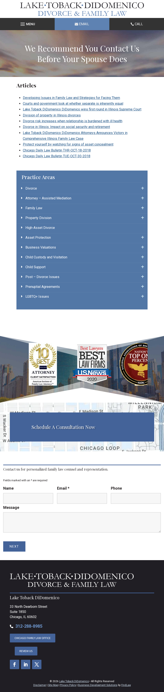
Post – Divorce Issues (42, 277)
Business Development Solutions (97, 685)
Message (11, 507)
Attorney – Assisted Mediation (48, 198)
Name (8, 488)
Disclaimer (39, 685)
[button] (27, 24)
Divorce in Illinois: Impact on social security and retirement (66, 127)
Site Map (53, 685)
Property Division (38, 218)
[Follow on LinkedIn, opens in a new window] (25, 664)
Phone (116, 488)
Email (84, 24)
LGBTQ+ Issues (37, 296)
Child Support (35, 267)
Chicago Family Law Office (33, 638)
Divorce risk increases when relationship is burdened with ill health (72, 121)
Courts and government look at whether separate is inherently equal (73, 104)
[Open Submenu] (142, 188)
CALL (139, 24)
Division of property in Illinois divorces (52, 115)
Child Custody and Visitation (46, 257)
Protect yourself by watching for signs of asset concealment (68, 144)
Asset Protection (38, 238)
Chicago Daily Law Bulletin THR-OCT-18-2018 (57, 150)
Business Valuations (40, 247)
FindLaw (126, 685)
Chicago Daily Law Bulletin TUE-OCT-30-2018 (56, 156)
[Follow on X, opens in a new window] (36, 664)
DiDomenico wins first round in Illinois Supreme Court (82, 109)
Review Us (26, 651)
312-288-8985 (28, 626)
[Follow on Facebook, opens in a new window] (14, 664)
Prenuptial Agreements (42, 287)
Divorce (31, 188)
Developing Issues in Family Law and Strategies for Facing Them (71, 98)
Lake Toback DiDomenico (74, 681)
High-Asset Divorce (40, 228)
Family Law (33, 208)
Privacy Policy (68, 685)
